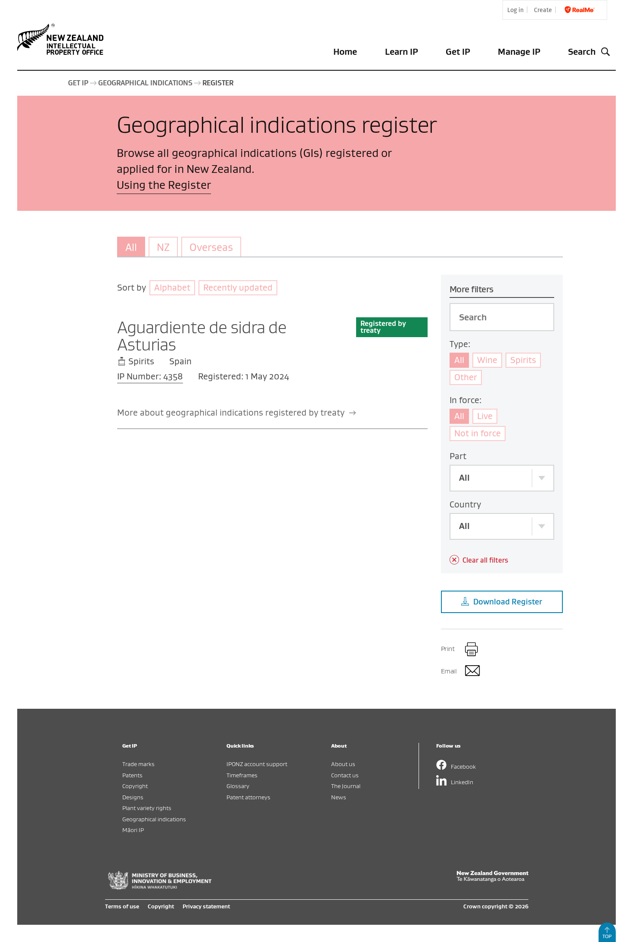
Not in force (477, 433)
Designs (132, 797)
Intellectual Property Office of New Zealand (62, 39)
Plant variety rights (146, 807)
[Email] (472, 672)
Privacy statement (206, 906)
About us (343, 763)
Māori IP (133, 829)
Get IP (458, 51)
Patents (132, 775)
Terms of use (122, 906)
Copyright (135, 785)
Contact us (345, 775)
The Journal (345, 785)
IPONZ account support (257, 763)
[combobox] (502, 478)
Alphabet (172, 287)
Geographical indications (154, 819)
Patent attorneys (248, 797)
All (131, 247)
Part (458, 456)
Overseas (211, 247)
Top (606, 936)
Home (345, 51)
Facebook (463, 766)
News (338, 797)
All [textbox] (464, 477)
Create (543, 10)
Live (485, 415)
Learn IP (401, 51)
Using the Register (164, 185)
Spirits (523, 359)
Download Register (507, 602)
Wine (487, 359)
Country (465, 504)
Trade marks (138, 763)
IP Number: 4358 (150, 376)
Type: (460, 343)
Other (465, 377)
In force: (465, 399)
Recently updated (238, 287)
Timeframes (242, 775)
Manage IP (519, 51)
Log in (515, 10)
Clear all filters (485, 560)
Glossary (238, 785)
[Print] (472, 649)
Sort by (131, 287)
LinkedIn (462, 782)
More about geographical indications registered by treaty (232, 412)
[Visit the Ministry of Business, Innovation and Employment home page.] (159, 887)
